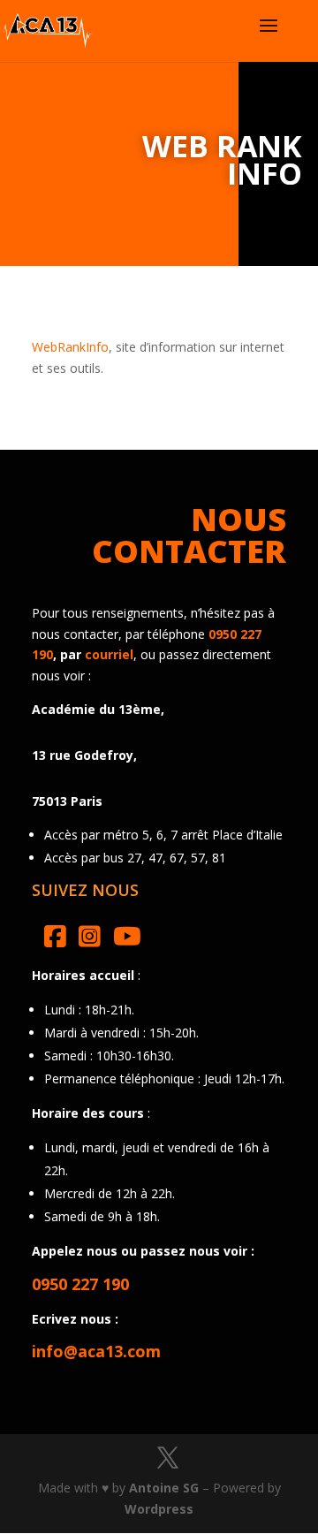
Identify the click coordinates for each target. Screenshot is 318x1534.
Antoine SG (164, 1487)
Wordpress (159, 1508)
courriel (109, 654)
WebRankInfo (70, 346)
